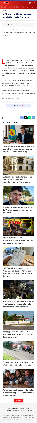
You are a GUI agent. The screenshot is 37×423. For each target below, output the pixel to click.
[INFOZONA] (6, 2)
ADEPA (18, 419)
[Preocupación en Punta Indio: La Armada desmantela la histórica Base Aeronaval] (18, 320)
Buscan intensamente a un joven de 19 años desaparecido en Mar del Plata (18, 210)
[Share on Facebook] (6, 25)
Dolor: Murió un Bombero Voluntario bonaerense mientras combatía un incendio (18, 240)
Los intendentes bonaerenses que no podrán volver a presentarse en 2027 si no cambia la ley (18, 149)
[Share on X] (8, 25)
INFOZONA (17, 415)
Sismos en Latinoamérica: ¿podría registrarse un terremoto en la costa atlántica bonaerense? (18, 304)
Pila (6, 10)
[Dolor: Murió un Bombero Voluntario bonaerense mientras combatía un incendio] (18, 226)
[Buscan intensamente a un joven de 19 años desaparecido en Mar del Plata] (18, 195)
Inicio (3, 10)
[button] (26, 2)
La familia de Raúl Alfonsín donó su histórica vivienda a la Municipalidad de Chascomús (17, 179)
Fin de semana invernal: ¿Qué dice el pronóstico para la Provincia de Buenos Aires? (18, 393)
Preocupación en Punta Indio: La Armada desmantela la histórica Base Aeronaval (18, 334)
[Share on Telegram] (33, 117)
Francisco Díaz (8, 29)
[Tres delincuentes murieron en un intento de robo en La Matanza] (18, 350)
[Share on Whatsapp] (11, 25)
